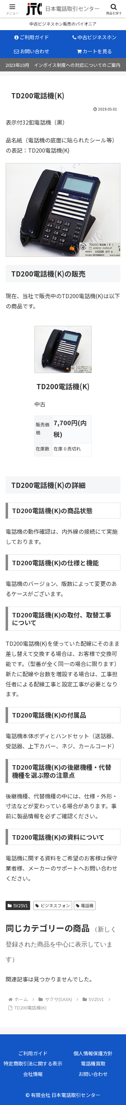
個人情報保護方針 (93, 1053)
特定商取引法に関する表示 (33, 1063)
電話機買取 (93, 1063)
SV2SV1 (20, 905)
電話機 (87, 905)
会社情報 (33, 1073)
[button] (111, 971)
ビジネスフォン (55, 905)
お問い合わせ (93, 1073)
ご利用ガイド (33, 1053)
